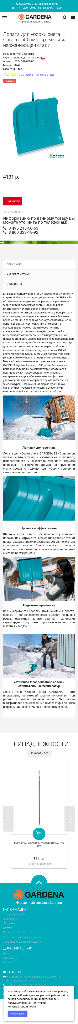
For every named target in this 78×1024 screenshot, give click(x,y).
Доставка (9, 923)
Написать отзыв (44, 74)
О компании (10, 918)
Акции (6, 953)
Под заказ (13, 200)
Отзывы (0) (14, 283)
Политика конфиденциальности (22, 937)
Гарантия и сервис (14, 932)
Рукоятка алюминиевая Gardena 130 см (39, 844)
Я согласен (17, 1013)
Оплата (7, 927)
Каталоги (9, 962)
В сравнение (15, 212)
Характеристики (18, 274)
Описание (13, 264)
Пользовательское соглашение (22, 941)
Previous (8, 819)
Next (69, 819)
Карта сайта (10, 957)
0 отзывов (27, 74)
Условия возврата (14, 914)
